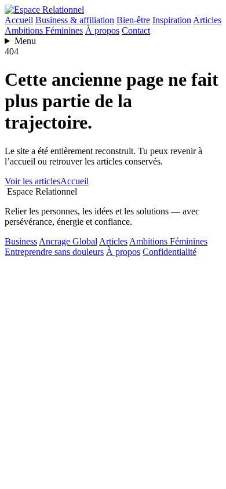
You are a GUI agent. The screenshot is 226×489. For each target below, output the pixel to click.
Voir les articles (32, 181)
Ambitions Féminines (44, 30)
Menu (25, 41)
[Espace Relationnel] (44, 9)
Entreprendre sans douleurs (54, 252)
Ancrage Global (68, 241)
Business (21, 241)
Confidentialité (169, 252)
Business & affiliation (74, 20)
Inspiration (171, 20)
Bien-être (133, 20)
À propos (102, 30)
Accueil (19, 20)
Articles (207, 20)
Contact (136, 30)
